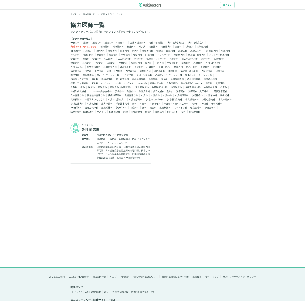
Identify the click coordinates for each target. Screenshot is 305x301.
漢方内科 (111, 63)
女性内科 (123, 63)
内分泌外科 (207, 71)
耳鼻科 (143, 103)
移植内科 (174, 59)
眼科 (134, 103)
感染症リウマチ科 (79, 79)
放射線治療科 (193, 79)
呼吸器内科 (147, 50)
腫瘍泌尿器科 (114, 95)
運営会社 (197, 276)
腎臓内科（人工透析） (103, 59)
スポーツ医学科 (144, 75)
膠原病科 (113, 55)
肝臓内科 (149, 55)
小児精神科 (211, 95)
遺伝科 (148, 111)
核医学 (164, 79)
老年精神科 (216, 103)
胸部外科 (172, 71)
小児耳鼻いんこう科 (95, 99)
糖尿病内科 (179, 55)
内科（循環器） (156, 42)
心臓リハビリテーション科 (168, 75)
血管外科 (138, 67)
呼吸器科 (112, 50)
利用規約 (125, 276)
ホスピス (101, 111)
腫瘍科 (86, 42)
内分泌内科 (88, 55)
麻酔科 (95, 83)
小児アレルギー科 (154, 99)
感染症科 (182, 50)
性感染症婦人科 (192, 87)
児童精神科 (76, 99)
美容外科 (131, 91)
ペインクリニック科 (111, 83)
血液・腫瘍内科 (138, 42)
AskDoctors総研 (93, 292)
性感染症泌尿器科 (96, 95)
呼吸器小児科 (122, 103)
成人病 (142, 46)
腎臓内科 (75, 59)
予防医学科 (210, 107)
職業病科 (159, 111)
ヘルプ (113, 276)
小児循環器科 (181, 95)
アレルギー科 (164, 55)
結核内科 (124, 50)
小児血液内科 (77, 103)
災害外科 (220, 83)
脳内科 (148, 63)
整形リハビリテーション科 (198, 75)
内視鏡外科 (131, 71)
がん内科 (75, 55)
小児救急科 (92, 103)
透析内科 (138, 59)
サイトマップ (212, 276)
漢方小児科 (106, 103)
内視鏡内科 (202, 46)
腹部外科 (217, 67)
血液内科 (170, 50)
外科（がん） (77, 67)
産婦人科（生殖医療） (121, 87)
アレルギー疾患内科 (219, 55)
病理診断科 (136, 111)
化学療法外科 (93, 67)
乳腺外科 (197, 63)
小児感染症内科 (174, 99)
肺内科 (135, 50)
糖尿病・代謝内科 (197, 55)
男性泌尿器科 (220, 91)
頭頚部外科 (145, 71)
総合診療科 (194, 111)
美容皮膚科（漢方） (163, 91)
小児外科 (167, 95)
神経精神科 (76, 107)
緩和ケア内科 (156, 83)
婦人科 (91, 87)
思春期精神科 (91, 107)
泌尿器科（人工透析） (199, 91)
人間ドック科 (180, 107)
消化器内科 (166, 46)
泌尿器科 (180, 91)
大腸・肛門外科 (114, 71)
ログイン (227, 5)
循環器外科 (125, 67)
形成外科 (119, 91)
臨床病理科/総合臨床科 (82, 111)
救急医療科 (172, 83)
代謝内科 (99, 63)
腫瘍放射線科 (210, 79)
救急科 (74, 87)
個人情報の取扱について (145, 276)
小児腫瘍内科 (192, 99)
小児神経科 (197, 95)
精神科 (195, 103)
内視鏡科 (189, 46)
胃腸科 (178, 46)
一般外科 (159, 63)
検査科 (153, 107)
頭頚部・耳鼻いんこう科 (176, 103)
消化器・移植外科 (189, 71)
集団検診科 (165, 107)
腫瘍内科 (96, 42)
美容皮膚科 (144, 91)
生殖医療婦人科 (159, 87)
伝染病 (159, 50)
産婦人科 (102, 87)
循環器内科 (118, 46)
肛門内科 (100, 50)
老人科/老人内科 (190, 59)
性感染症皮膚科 (78, 91)
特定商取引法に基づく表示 (175, 276)
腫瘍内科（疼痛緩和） (116, 42)
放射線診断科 (177, 79)
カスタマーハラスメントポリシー (239, 276)
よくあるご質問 (57, 276)
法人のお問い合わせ (79, 276)
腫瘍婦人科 (176, 87)
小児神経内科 (225, 99)
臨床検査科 (114, 111)
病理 (125, 111)
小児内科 (155, 95)
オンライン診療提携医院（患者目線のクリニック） (129, 292)
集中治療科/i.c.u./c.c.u (192, 83)
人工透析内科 (124, 59)
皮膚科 (223, 87)
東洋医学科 (172, 111)
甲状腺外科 (172, 63)
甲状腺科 (125, 55)
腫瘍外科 (185, 63)
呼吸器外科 (159, 71)
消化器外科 (76, 71)
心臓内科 (131, 46)
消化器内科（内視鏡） (82, 50)
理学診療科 (88, 75)
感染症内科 (195, 50)
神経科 (204, 103)
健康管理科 (195, 107)
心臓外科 (150, 67)
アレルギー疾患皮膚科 (100, 91)
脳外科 (95, 79)
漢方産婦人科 (142, 87)
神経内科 (75, 63)
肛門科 (88, 71)
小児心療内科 (208, 99)
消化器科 (153, 46)
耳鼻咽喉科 (155, 103)
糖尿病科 (101, 55)
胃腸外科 (204, 67)
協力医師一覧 (99, 276)
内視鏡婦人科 (210, 87)
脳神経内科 (136, 63)
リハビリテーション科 (108, 75)
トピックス (77, 292)
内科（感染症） (196, 42)
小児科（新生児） (117, 99)
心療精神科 (121, 107)
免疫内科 (137, 55)
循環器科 (104, 46)
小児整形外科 (135, 99)
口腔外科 (134, 107)
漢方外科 (220, 71)
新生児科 (224, 95)
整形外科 (75, 75)
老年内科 (205, 59)
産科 (82, 87)
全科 (183, 111)
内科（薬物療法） (176, 42)
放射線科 (153, 79)
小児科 (144, 95)
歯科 (144, 107)
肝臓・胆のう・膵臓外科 (171, 67)
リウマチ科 (127, 75)
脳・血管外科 (122, 79)
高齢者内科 (219, 59)
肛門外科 (99, 71)
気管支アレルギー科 (156, 59)
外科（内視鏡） (213, 63)
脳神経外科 (106, 79)
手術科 (209, 83)
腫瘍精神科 (106, 107)
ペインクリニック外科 (136, 83)
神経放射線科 (139, 79)
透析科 (86, 59)
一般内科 (75, 42)
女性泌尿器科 (77, 95)
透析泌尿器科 (131, 95)
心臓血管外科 (110, 67)
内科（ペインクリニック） (84, 46)
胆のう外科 (191, 67)
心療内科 (87, 63)
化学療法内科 (211, 50)
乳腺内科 (225, 50)
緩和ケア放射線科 (79, 83)
